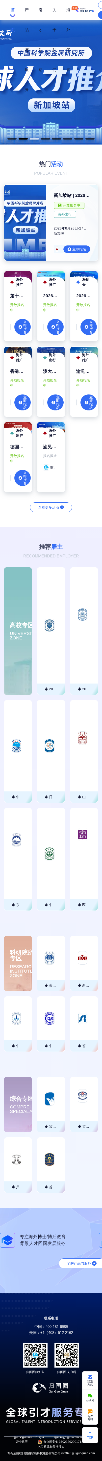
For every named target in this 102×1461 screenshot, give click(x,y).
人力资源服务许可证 (51, 1446)
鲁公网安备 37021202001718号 (64, 1442)
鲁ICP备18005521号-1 (29, 1437)
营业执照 (22, 1442)
